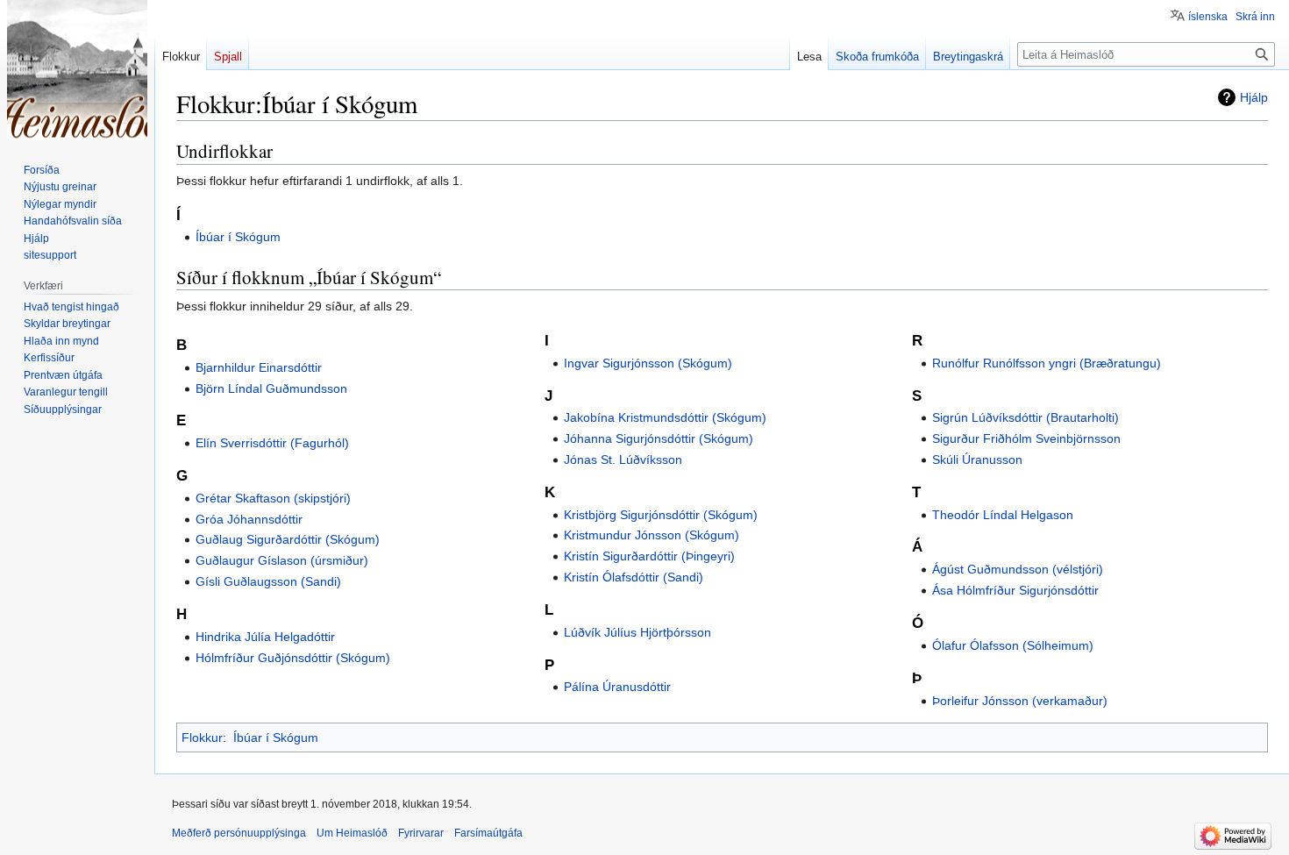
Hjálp (1254, 97)
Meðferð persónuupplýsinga (239, 833)
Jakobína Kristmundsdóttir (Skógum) (665, 417)
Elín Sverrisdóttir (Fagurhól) (272, 443)
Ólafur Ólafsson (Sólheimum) (1012, 645)
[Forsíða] (77, 70)
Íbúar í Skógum (238, 237)
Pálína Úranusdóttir (617, 687)
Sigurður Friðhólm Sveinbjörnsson (1026, 438)
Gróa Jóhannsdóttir (249, 519)
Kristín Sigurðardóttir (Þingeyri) (649, 556)
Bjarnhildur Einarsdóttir (259, 367)
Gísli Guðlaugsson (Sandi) (268, 581)
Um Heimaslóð (352, 833)
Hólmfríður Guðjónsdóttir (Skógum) (293, 658)
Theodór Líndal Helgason (1002, 515)
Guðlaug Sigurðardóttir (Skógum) (288, 539)
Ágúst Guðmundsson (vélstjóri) (1017, 569)
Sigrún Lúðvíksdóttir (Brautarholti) (1025, 417)
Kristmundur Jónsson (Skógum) (651, 535)
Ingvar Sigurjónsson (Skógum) (648, 363)
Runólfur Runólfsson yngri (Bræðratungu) (1046, 363)
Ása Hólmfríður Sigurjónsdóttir (1015, 590)
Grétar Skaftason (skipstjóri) (273, 498)
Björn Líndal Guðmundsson (271, 388)
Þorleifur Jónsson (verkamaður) (1019, 701)
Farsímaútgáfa (488, 833)
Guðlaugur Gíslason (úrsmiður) (282, 560)
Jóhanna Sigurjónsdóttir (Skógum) (658, 438)
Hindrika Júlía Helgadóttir (265, 637)
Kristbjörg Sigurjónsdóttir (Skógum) (661, 515)
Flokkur (202, 737)
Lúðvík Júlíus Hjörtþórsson (637, 632)
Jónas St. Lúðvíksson (623, 459)
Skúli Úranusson (977, 459)
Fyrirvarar (421, 833)
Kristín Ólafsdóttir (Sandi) (633, 577)
